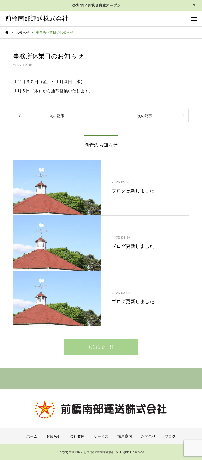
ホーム (31, 436)
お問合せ (148, 436)
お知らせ (53, 436)
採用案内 (124, 436)
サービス (101, 436)
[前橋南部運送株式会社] (101, 409)
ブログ (170, 436)
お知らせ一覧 (101, 347)
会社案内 (77, 436)
